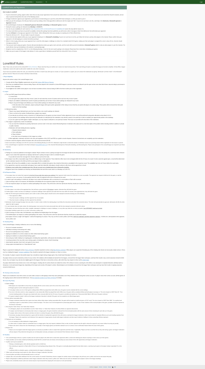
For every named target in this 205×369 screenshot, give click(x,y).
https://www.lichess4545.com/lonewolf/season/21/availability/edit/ (48, 29)
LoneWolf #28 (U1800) (27, 2)
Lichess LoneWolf (11, 2)
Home (100, 367)
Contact (105, 367)
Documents (39, 2)
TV (46, 2)
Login (201, 2)
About (109, 367)
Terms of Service (32, 67)
